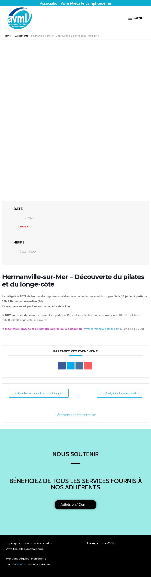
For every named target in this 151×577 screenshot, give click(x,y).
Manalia (21, 564)
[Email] (88, 365)
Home (7, 35)
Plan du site (38, 558)
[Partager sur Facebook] (62, 365)
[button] (102, 557)
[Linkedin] (79, 365)
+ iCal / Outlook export (119, 393)
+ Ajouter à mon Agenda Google (39, 393)
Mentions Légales (17, 558)
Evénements (21, 35)
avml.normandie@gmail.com (101, 328)
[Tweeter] (71, 365)
